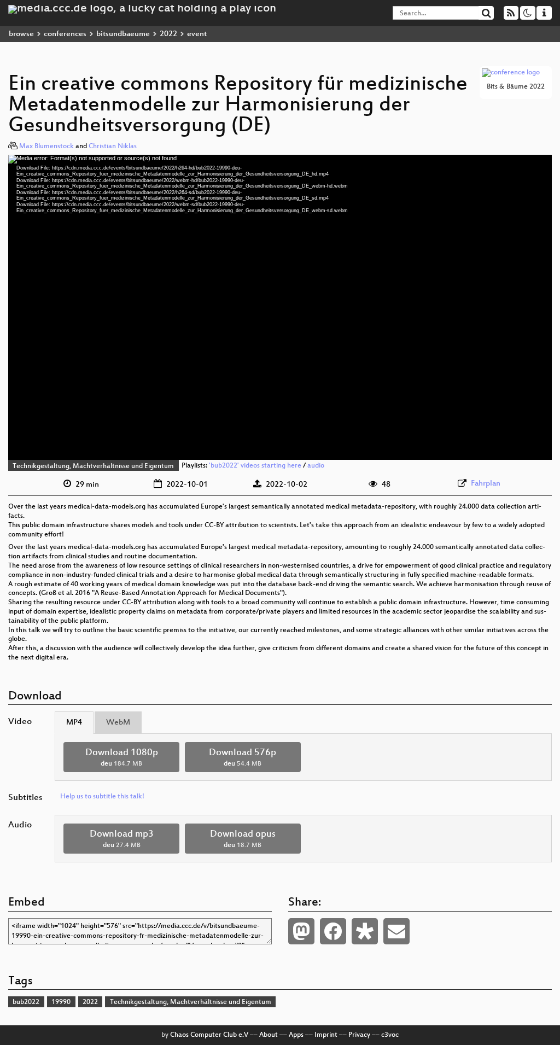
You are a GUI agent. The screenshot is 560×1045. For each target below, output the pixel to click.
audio (315, 466)
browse (21, 34)
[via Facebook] (333, 931)
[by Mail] (396, 931)
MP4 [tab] (74, 722)
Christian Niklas (113, 146)
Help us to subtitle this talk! (102, 797)
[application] (280, 307)
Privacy (359, 1035)
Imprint (325, 1035)
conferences (65, 34)
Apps (296, 1035)
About (268, 1035)
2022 (168, 34)
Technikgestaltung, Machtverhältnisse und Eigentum (93, 466)
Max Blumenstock (46, 146)
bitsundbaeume (123, 34)
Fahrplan (485, 483)
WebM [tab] (118, 722)
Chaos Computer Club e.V (209, 1035)
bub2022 (26, 1002)
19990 (61, 1002)
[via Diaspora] (365, 931)
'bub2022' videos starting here (255, 466)
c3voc (390, 1035)
